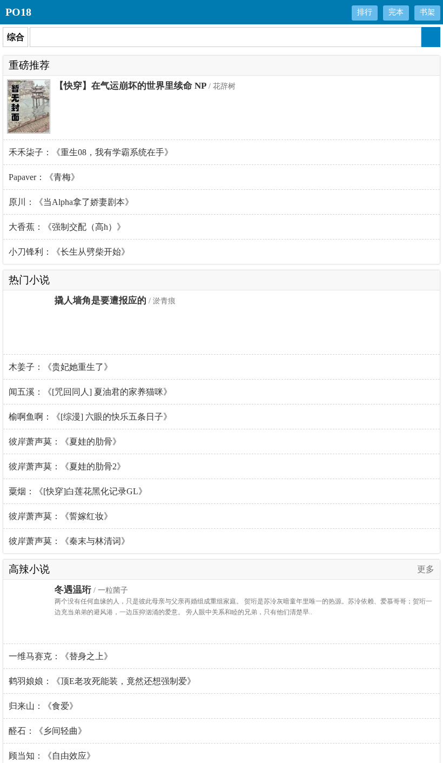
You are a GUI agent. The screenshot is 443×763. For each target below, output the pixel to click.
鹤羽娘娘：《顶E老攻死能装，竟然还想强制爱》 (102, 681)
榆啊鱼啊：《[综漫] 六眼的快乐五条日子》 (90, 416)
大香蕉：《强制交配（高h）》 (67, 226)
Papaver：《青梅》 (44, 177)
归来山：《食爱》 (43, 706)
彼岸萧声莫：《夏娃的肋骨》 (65, 441)
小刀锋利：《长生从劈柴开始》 (69, 251)
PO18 (18, 12)
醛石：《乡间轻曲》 (47, 730)
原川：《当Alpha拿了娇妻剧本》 (71, 202)
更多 (425, 569)
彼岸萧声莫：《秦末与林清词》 (69, 541)
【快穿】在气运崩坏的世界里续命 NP (130, 86)
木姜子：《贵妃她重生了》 (60, 366)
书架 (427, 12)
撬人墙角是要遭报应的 (100, 300)
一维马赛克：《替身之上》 (60, 656)
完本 (396, 12)
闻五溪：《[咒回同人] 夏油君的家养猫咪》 (90, 391)
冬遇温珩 (73, 590)
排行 (364, 12)
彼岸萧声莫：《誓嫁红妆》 (60, 516)
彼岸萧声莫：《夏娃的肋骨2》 (67, 466)
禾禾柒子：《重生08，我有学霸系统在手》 (91, 152)
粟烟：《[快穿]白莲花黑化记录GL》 (78, 491)
